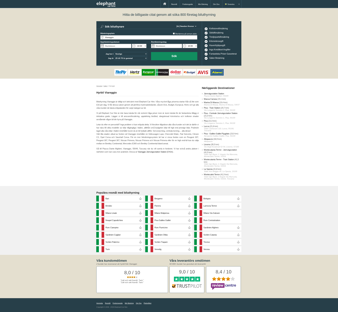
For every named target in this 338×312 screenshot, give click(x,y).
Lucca (206, 126)
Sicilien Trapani (160, 242)
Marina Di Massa (211, 102)
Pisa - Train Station (212, 108)
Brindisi (108, 206)
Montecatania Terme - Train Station (219, 159)
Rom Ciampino (111, 227)
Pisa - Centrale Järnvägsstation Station (220, 113)
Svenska (230, 4)
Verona (206, 249)
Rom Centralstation (211, 220)
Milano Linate (111, 213)
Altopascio (208, 139)
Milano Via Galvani (211, 213)
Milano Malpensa (161, 213)
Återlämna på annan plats (186, 34)
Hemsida (99, 303)
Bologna (206, 198)
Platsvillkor (147, 303)
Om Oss (216, 4)
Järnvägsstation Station (214, 93)
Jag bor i (110, 54)
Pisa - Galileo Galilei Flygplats (216, 133)
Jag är (111, 58)
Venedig (157, 249)
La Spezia (208, 169)
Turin (107, 249)
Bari (107, 198)
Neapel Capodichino (114, 220)
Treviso (206, 242)
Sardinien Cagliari (113, 235)
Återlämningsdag (158, 42)
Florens (157, 206)
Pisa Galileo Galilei (162, 220)
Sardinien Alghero (211, 227)
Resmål (174, 4)
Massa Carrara (210, 99)
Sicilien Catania (210, 235)
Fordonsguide (187, 4)
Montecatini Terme (212, 174)
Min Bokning (203, 4)
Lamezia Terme (210, 206)
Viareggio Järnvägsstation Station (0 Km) (155, 152)
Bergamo (158, 198)
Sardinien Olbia (161, 235)
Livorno (207, 144)
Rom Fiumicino (161, 227)
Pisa (206, 121)
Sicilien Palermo (112, 242)
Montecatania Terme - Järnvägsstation (220, 150)
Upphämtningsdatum (109, 42)
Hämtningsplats (107, 33)
